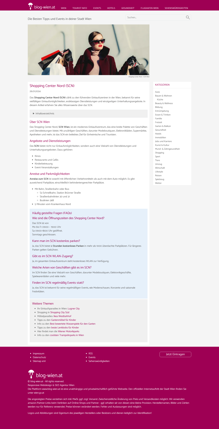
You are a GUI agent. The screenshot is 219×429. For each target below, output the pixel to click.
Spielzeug (159, 179)
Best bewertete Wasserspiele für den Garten (72, 324)
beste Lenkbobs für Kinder (65, 328)
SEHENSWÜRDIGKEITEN (176, 8)
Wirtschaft (160, 168)
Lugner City (74, 309)
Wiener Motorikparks (68, 331)
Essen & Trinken (163, 115)
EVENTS (97, 8)
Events (92, 357)
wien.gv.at (39, 393)
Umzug (158, 164)
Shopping (159, 153)
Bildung (158, 107)
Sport (157, 156)
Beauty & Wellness (164, 103)
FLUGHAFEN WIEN (150, 8)
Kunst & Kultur (162, 145)
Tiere (157, 160)
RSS (91, 354)
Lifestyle (159, 172)
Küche (160, 100)
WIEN (63, 8)
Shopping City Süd (59, 312)
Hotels (158, 134)
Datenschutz (39, 357)
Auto (157, 92)
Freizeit (158, 122)
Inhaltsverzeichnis (45, 114)
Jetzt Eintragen (175, 354)
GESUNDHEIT (127, 8)
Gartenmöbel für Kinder (63, 320)
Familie (158, 119)
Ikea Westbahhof (62, 316)
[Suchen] (187, 17)
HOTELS (111, 8)
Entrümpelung (162, 111)
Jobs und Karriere (163, 141)
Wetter (158, 183)
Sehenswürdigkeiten (99, 361)
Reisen (158, 175)
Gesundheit (160, 130)
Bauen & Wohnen (163, 96)
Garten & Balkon (163, 126)
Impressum (38, 354)
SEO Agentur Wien (64, 385)
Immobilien (160, 137)
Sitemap (37, 361)
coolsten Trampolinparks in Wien (67, 335)
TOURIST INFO (79, 8)
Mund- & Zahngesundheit (167, 149)
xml (43, 361)
